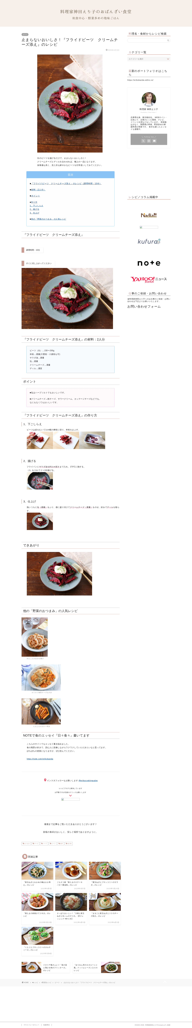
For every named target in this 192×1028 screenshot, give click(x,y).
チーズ (36, 843)
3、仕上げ (34, 213)
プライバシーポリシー (31, 1025)
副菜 (61, 843)
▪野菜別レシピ (46, 982)
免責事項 (46, 1025)
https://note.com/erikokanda (40, 759)
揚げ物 (69, 843)
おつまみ (27, 843)
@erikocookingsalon (88, 780)
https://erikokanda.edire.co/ (140, 80)
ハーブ (45, 843)
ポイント (35, 196)
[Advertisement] (148, 171)
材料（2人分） (38, 190)
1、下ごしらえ (36, 206)
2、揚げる (34, 209)
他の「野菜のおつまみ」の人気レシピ (48, 219)
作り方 (34, 202)
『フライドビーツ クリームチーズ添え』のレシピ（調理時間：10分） (66, 183)
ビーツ (25, 34)
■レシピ (35, 982)
